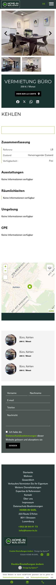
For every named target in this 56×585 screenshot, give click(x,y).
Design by (30, 567)
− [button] (5, 271)
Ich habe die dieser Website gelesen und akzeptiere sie (25, 435)
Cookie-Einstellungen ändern (21, 551)
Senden (13, 446)
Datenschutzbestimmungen (21, 435)
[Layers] (50, 267)
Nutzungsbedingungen (40, 577)
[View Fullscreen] (5, 277)
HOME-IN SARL (28, 509)
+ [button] (5, 266)
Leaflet (51, 311)
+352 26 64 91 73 (28, 526)
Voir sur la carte (26, 93)
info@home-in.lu (28, 530)
